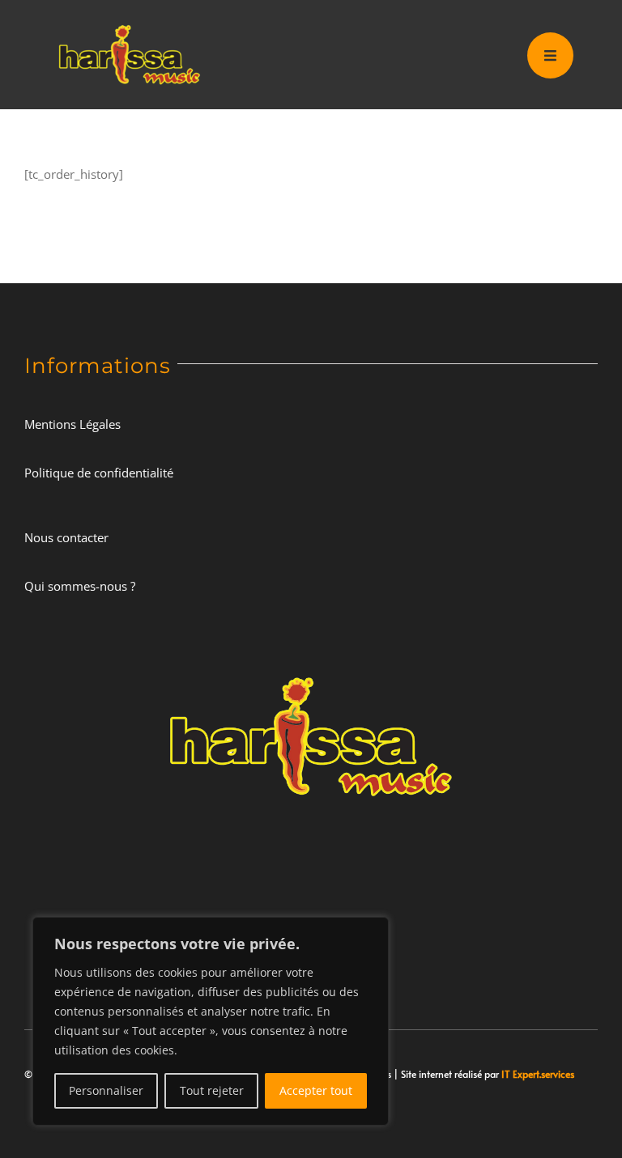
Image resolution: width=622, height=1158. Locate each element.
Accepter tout (315, 1090)
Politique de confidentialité (98, 472)
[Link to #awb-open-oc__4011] (550, 55)
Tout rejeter (212, 1090)
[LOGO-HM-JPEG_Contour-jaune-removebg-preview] (311, 665)
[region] (210, 1021)
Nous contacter (66, 537)
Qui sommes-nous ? (79, 586)
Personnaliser (106, 1090)
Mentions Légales (72, 424)
